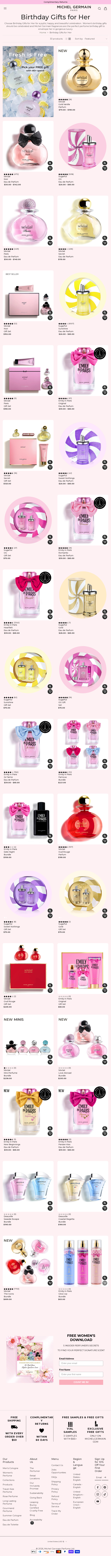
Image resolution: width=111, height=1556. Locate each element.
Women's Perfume (7, 1474)
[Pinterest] (105, 1487)
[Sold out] (104, 1283)
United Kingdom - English (78, 1494)
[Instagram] (98, 1494)
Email (99, 1477)
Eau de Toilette (10, 1524)
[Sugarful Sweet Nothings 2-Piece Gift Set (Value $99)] (28, 893)
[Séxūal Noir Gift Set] (28, 295)
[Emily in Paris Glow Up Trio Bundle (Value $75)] (82, 1261)
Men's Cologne (10, 1468)
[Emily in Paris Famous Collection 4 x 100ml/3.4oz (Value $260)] (82, 744)
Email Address (66, 1359)
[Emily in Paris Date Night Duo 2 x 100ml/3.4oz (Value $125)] (28, 819)
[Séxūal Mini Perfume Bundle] (28, 1040)
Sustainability (36, 1493)
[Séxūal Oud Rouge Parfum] (82, 819)
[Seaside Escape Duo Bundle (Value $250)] (28, 1186)
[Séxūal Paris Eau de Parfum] (28, 221)
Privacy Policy (55, 1490)
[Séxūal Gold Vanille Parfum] (82, 71)
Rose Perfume (10, 1496)
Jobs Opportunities (58, 1471)
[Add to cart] (104, 93)
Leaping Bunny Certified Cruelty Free (36, 1506)
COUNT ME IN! (81, 1382)
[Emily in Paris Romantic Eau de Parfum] (82, 520)
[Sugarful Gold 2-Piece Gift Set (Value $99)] (82, 893)
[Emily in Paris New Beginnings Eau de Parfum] (28, 1111)
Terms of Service (56, 1505)
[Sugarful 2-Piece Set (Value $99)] (28, 520)
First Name (64, 1370)
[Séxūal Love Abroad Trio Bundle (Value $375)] (82, 1040)
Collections (8, 1480)
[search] (99, 8)
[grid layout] (69, 39)
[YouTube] (98, 1501)
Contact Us (57, 1465)
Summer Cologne (12, 1515)
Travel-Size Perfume (8, 1490)
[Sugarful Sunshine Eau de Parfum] (82, 295)
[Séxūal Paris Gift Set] (28, 370)
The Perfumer (35, 1469)
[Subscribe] (105, 1477)
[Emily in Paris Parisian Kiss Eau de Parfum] (82, 1111)
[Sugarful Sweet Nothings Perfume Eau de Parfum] (82, 445)
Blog (32, 1515)
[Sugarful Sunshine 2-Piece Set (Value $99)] (28, 669)
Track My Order (56, 1512)
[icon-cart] (105, 8)
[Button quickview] (104, 88)
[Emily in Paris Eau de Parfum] (82, 370)
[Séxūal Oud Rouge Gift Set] (28, 968)
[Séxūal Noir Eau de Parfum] (28, 146)
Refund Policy (55, 1497)
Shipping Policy (56, 1483)
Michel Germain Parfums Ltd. (59, 1548)
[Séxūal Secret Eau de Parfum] (82, 221)
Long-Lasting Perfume (9, 1502)
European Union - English (78, 1505)
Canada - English (77, 1486)
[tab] (59, 95)
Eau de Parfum (10, 1520)
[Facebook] (98, 1487)
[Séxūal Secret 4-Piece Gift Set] (28, 445)
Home (43, 32)
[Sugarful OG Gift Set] (82, 669)
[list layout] (66, 39)
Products (7, 1484)
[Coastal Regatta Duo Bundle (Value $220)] (82, 1186)
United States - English (77, 1477)
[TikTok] (105, 1494)
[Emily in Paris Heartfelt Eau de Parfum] (28, 594)
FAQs (54, 1477)
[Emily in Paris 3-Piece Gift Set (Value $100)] (82, 968)
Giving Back (36, 1497)
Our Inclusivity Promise (35, 1486)
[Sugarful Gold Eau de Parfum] (82, 594)
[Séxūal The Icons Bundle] (28, 1261)
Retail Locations (35, 1477)
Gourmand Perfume (8, 1509)
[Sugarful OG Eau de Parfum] (82, 146)
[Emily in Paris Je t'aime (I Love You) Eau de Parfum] (28, 744)
